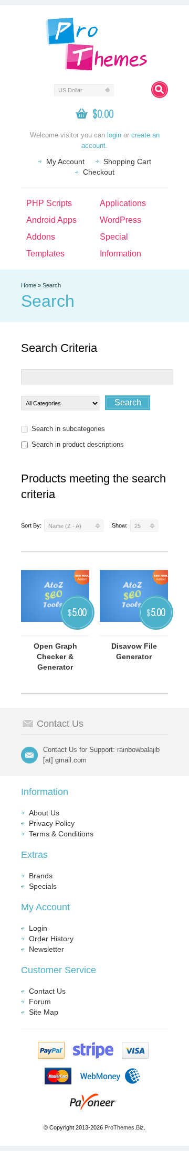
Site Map (43, 1012)
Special (114, 236)
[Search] (159, 89)
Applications (123, 203)
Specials (43, 886)
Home (28, 285)
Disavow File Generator (134, 651)
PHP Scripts (49, 203)
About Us (44, 813)
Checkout (98, 172)
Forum (40, 1001)
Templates (45, 253)
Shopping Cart (127, 161)
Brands (40, 876)
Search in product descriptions (78, 444)
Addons (40, 236)
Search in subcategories (68, 429)
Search (52, 285)
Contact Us (47, 991)
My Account (65, 161)
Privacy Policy (52, 823)
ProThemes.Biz (124, 1127)
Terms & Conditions (61, 834)
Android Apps (51, 220)
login (114, 135)
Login (38, 928)
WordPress (120, 220)
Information (120, 253)
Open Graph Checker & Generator (55, 656)
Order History (51, 938)
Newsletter (46, 949)
